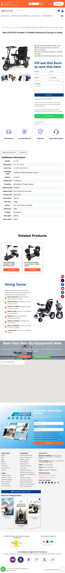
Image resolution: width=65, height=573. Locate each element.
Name (36, 71)
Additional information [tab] (9, 152)
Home (4, 27)
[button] (62, 16)
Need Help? (41, 3)
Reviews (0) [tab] (23, 152)
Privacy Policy (43, 111)
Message (37, 83)
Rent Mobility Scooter (14, 27)
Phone (36, 77)
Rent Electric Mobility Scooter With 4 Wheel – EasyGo (32, 264)
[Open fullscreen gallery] (29, 72)
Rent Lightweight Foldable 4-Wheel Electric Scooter (9, 264)
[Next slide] (28, 58)
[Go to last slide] (3, 58)
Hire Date (53, 77)
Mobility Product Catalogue (7, 517)
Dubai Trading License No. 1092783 (54, 569)
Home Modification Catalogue (21, 526)
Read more (11, 269)
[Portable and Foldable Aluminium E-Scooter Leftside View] (16, 57)
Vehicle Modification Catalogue (34, 518)
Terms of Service (54, 111)
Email (52, 71)
